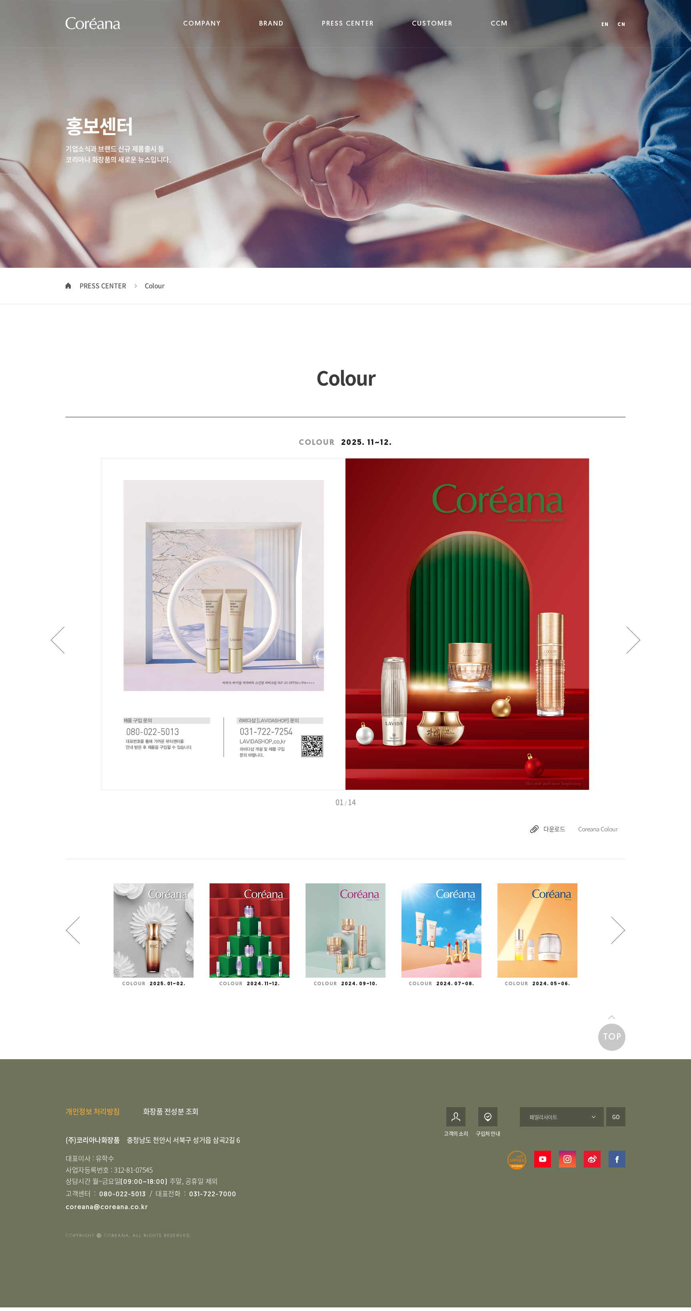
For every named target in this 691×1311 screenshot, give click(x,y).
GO (616, 1116)
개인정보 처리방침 (93, 1111)
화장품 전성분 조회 (171, 1111)
